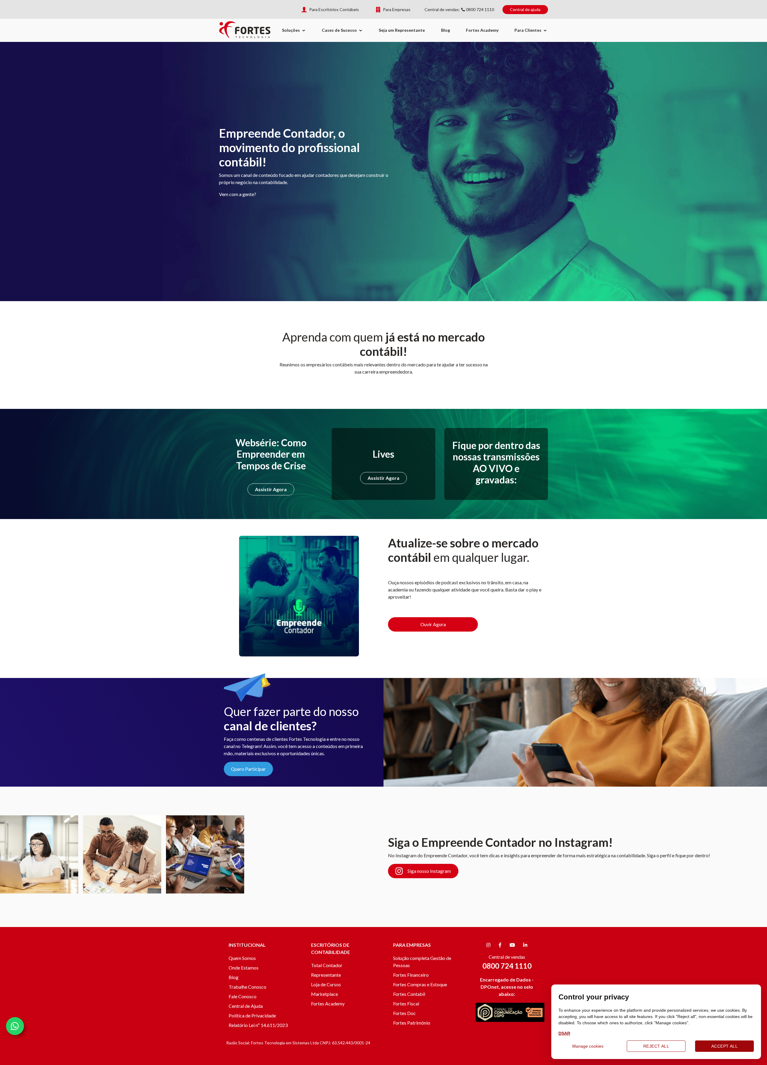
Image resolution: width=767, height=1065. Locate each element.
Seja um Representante (402, 30)
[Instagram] (488, 945)
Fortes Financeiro (411, 975)
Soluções (291, 30)
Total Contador (326, 965)
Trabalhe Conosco (247, 987)
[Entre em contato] (15, 1026)
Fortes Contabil (409, 994)
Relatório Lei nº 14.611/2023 (258, 1025)
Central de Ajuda (246, 1006)
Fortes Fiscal (406, 1003)
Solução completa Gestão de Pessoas (422, 961)
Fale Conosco (242, 996)
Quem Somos (242, 958)
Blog (445, 30)
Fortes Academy (482, 30)
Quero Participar (248, 769)
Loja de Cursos (326, 984)
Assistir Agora (271, 489)
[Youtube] (512, 945)
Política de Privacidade (252, 1015)
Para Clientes (527, 30)
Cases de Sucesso (339, 30)
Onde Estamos (244, 967)
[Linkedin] (525, 945)
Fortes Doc (404, 1013)
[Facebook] (500, 945)
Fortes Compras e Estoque (420, 984)
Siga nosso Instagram (429, 871)
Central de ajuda (525, 9)
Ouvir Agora (433, 624)
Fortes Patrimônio (411, 1022)
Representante (326, 975)
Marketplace (324, 994)
